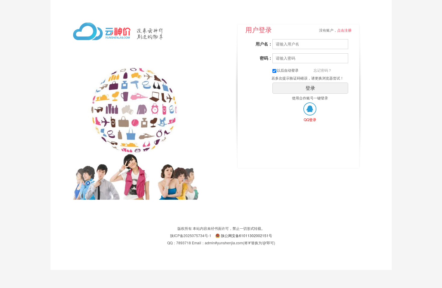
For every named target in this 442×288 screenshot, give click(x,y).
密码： (266, 58)
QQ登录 (310, 119)
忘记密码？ (323, 70)
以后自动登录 (288, 70)
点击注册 (344, 30)
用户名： (264, 44)
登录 (310, 88)
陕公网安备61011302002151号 (246, 235)
